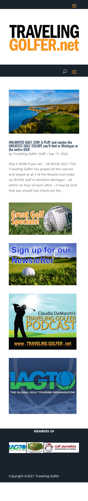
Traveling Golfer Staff (29, 154)
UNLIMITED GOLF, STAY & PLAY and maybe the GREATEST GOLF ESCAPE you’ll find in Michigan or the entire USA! (43, 145)
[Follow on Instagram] (75, 19)
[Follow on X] (48, 19)
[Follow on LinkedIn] (57, 19)
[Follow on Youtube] (66, 19)
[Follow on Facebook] (39, 19)
